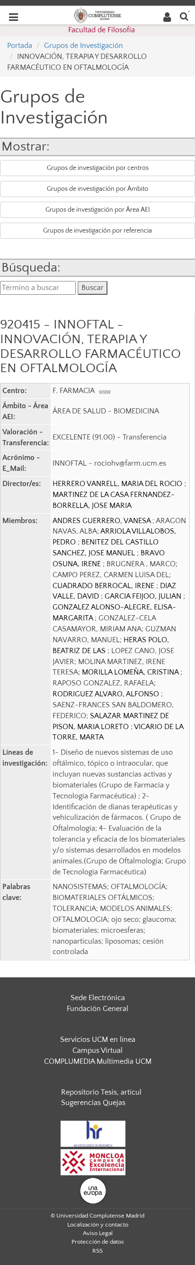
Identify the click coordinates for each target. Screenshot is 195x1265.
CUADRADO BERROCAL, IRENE (104, 585)
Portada (19, 45)
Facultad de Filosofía (101, 30)
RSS (97, 1250)
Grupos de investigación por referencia (97, 230)
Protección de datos (97, 1241)
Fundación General (97, 1008)
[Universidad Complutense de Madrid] (97, 14)
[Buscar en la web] (184, 15)
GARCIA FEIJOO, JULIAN (144, 596)
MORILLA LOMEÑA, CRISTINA (131, 672)
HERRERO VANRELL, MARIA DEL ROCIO (118, 483)
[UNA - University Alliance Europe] (93, 1190)
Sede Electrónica (98, 997)
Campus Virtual (97, 1050)
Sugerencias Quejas (93, 1102)
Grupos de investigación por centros (98, 168)
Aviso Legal (98, 1233)
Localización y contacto (97, 1224)
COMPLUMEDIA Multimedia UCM (97, 1061)
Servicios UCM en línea (97, 1039)
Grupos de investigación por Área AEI (97, 210)
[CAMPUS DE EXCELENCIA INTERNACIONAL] (93, 1161)
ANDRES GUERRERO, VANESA (102, 520)
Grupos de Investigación (83, 45)
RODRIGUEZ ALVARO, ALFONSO (107, 694)
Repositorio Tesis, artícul (101, 1092)
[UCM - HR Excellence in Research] (93, 1133)
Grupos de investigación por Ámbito (97, 189)
